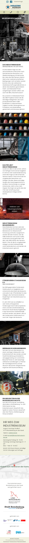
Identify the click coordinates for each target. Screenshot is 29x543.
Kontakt (17, 538)
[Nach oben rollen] (25, 539)
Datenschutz (13, 541)
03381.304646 (13, 433)
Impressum (6, 541)
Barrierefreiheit (22, 541)
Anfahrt (12, 538)
